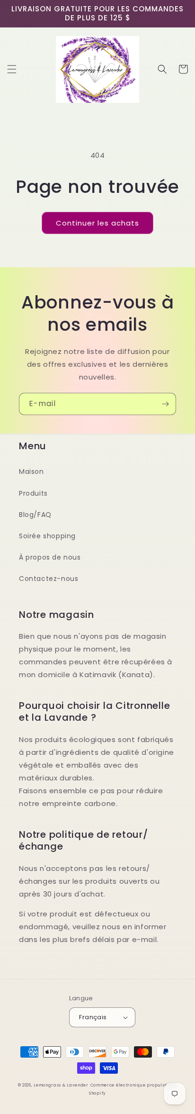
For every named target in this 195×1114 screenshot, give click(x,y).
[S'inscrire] (165, 404)
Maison (31, 471)
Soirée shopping (47, 536)
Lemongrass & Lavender (61, 1085)
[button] (11, 69)
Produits (33, 493)
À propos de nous (50, 557)
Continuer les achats (97, 223)
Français (92, 1017)
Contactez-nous (48, 578)
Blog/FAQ (35, 514)
